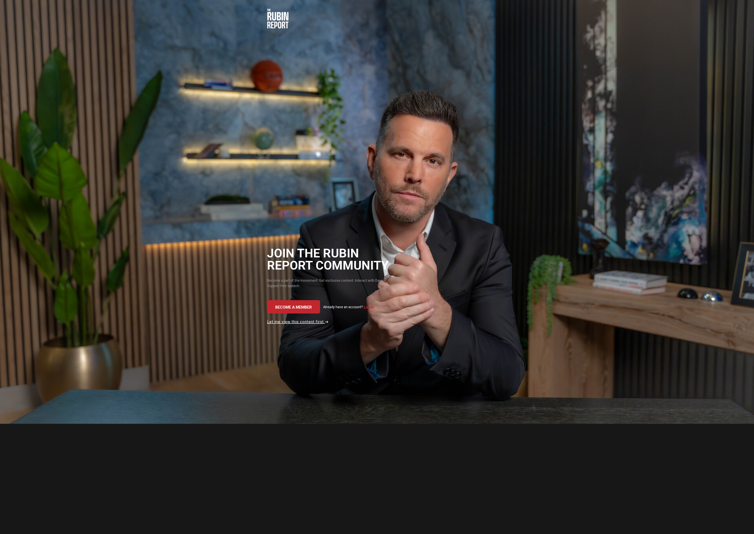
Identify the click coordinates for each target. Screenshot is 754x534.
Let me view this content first (296, 321)
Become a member (293, 307)
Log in (369, 307)
